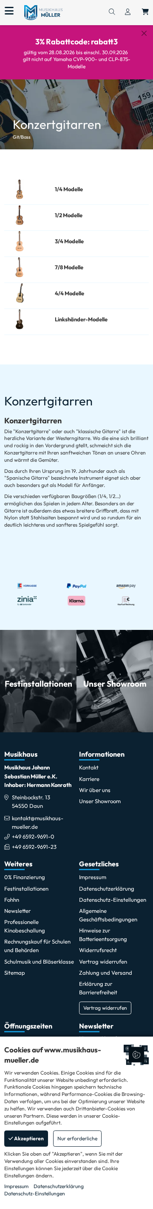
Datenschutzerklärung (59, 1186)
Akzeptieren (28, 1138)
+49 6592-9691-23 (34, 846)
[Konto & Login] (127, 12)
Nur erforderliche (77, 1138)
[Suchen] (112, 12)
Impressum (16, 1186)
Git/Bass (22, 137)
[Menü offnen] (9, 11)
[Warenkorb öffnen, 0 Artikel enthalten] (145, 12)
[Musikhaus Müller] (43, 12)
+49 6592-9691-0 (33, 836)
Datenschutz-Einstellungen (34, 1193)
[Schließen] (144, 33)
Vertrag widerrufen (105, 1008)
